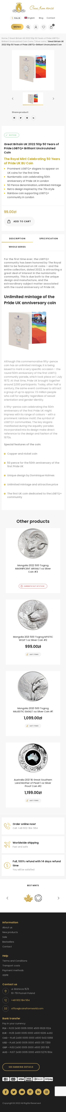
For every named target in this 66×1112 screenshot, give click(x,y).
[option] (33, 68)
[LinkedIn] (33, 118)
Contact (51, 18)
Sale (4, 937)
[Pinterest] (27, 118)
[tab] (17, 238)
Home (5, 38)
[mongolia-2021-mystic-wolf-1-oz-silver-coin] (33, 632)
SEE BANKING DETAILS (21, 1067)
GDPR (5, 975)
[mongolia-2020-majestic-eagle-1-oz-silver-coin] (33, 703)
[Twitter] (20, 118)
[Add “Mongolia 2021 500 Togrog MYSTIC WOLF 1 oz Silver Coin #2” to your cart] (27, 664)
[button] (12, 98)
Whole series (17, 246)
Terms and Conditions (14, 960)
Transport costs (11, 965)
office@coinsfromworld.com (27, 1008)
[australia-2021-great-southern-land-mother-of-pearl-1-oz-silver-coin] (33, 775)
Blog (41, 18)
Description (17, 238)
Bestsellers (8, 941)
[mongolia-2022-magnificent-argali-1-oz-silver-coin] (33, 560)
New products (10, 932)
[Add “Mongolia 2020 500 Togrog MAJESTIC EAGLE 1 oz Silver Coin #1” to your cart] (27, 736)
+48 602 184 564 (20, 1000)
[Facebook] (14, 118)
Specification (48, 238)
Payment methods (13, 970)
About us (7, 927)
